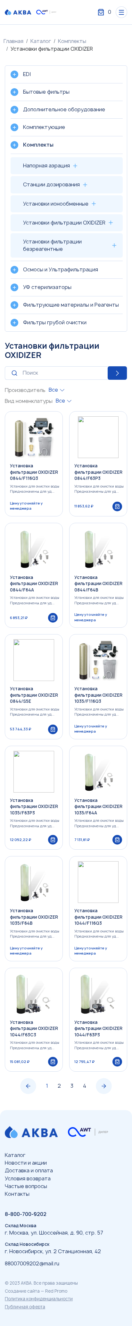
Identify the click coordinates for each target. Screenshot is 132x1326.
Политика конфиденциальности (39, 1299)
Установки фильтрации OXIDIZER (64, 222)
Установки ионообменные (55, 203)
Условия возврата (28, 1178)
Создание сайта (22, 1291)
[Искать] (66, 373)
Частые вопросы (26, 1186)
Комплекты (72, 41)
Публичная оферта (25, 1307)
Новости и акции (26, 1162)
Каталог (40, 41)
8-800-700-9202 (25, 1214)
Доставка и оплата (29, 1170)
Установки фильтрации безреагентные (52, 245)
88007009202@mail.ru (32, 1263)
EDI (27, 74)
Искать (117, 373)
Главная (13, 41)
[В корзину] (117, 506)
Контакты (17, 1193)
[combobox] (56, 390)
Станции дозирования (51, 184)
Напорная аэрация (46, 165)
